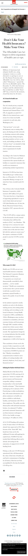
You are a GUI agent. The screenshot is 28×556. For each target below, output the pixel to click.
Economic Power (14, 514)
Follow (14, 532)
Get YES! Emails (14, 523)
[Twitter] (10, 535)
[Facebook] (8, 535)
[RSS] (20, 535)
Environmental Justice (14, 503)
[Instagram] (12, 535)
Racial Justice (14, 506)
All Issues (14, 517)
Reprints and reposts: (10, 483)
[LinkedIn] (17, 535)
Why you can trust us (21, 64)
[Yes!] (14, 2)
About (14, 526)
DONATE (25, 2)
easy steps (19, 485)
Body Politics (14, 509)
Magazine (14, 529)
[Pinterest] (15, 535)
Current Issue (14, 520)
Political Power (14, 512)
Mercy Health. (18, 34)
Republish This (14, 489)
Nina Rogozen (5, 67)
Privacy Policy (5, 549)
